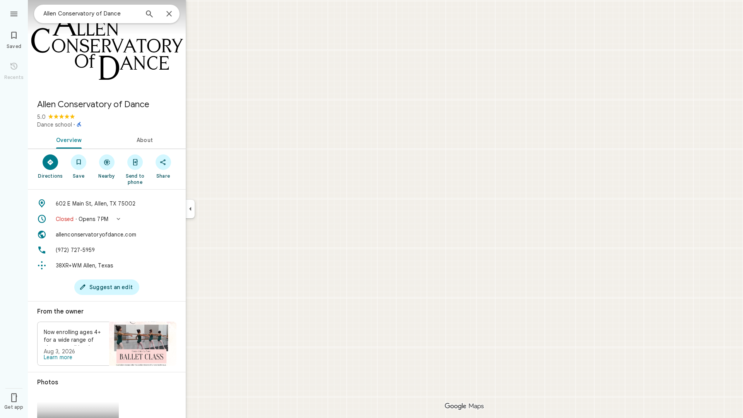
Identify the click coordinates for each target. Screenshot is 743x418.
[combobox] (91, 13)
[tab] (67, 139)
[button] (107, 219)
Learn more (58, 357)
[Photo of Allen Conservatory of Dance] (107, 46)
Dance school (54, 124)
